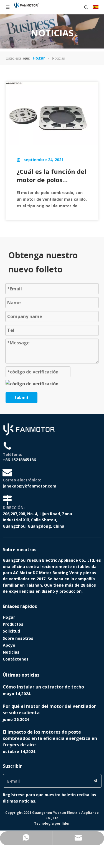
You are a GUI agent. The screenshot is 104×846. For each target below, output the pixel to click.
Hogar (9, 617)
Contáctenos (16, 659)
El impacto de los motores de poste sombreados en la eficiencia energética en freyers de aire (50, 738)
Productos (13, 624)
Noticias (11, 652)
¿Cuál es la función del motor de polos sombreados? (51, 175)
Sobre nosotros (18, 638)
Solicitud (11, 631)
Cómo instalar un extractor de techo (43, 687)
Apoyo (9, 645)
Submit (21, 397)
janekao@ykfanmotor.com (29, 486)
